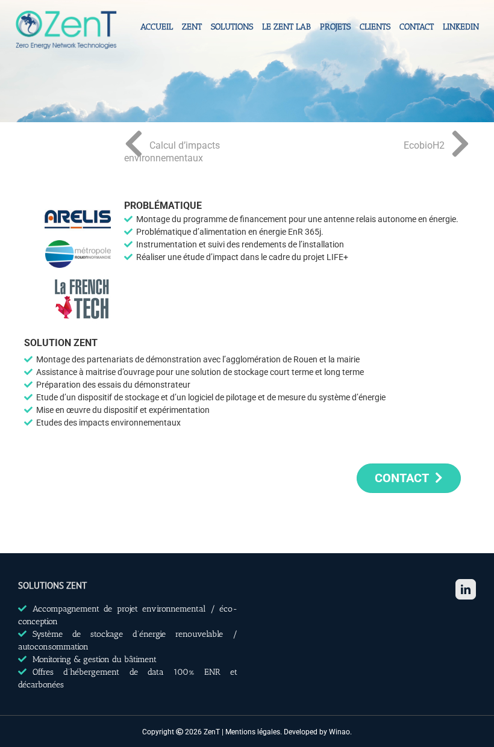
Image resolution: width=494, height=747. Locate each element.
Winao (339, 732)
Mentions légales (252, 732)
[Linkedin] (465, 589)
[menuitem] (161, 37)
